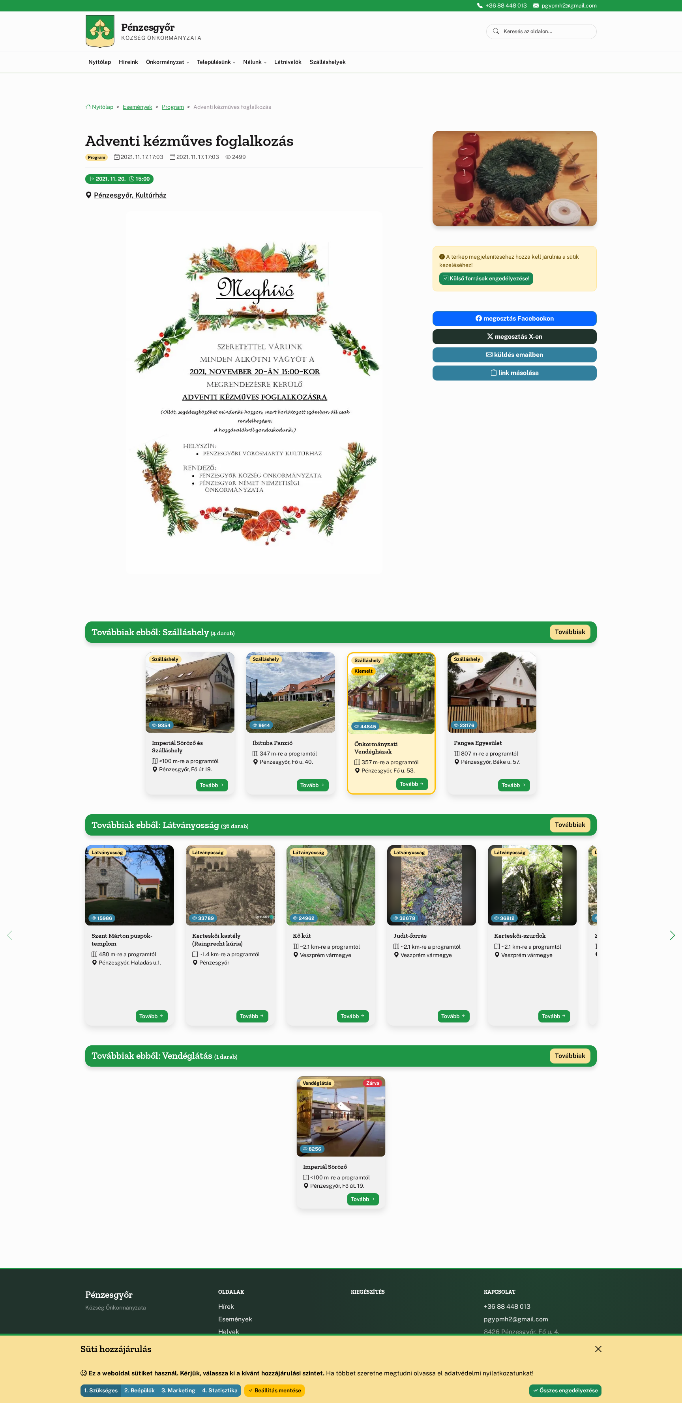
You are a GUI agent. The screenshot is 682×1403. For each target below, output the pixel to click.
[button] (254, 393)
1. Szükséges (101, 1390)
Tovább (209, 785)
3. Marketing (178, 1390)
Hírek (226, 1306)
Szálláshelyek (327, 62)
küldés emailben (518, 354)
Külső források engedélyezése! (489, 278)
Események (137, 107)
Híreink (128, 62)
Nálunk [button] (253, 62)
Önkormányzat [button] (165, 62)
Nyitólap (99, 62)
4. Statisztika (220, 1390)
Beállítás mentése (277, 1390)
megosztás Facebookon (518, 318)
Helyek (228, 1332)
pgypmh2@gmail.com (569, 5)
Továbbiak (570, 632)
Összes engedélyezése (568, 1390)
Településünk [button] (214, 62)
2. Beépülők (139, 1390)
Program (173, 107)
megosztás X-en (517, 336)
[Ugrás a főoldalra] (100, 32)
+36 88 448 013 (506, 5)
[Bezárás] (598, 1349)
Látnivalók (288, 62)
